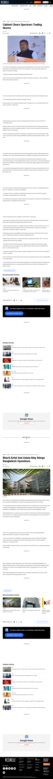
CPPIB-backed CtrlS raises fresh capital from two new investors (25, 366)
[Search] (27, 2)
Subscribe (37, 2)
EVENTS (37, 764)
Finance (14, 371)
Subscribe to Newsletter (14, 313)
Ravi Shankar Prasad (9, 270)
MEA (47, 2)
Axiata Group (7, 590)
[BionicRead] (40, 33)
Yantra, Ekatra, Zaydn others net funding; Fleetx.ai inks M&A (24, 353)
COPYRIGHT (21, 767)
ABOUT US (21, 758)
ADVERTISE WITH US (21, 762)
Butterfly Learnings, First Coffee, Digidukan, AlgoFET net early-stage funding (28, 379)
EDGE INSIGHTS (37, 770)
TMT (8, 21)
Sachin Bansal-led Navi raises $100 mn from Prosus (22, 373)
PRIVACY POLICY (21, 770)
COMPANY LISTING (29, 762)
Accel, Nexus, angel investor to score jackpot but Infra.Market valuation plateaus (28, 385)
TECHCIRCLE (38, 762)
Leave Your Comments (42, 300)
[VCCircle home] (5, 2)
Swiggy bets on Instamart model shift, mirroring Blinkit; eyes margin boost (27, 360)
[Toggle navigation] (50, 2)
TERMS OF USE (30, 758)
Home (4, 21)
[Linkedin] (49, 33)
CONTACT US (22, 764)
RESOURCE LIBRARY (29, 768)
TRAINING (37, 767)
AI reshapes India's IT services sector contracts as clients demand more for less (28, 347)
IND (44, 2)
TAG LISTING (30, 764)
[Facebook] (44, 33)
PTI (6, 31)
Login (31, 2)
